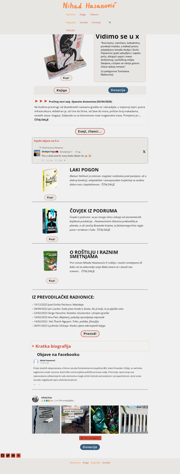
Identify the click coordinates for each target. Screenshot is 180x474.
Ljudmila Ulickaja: (76, 325)
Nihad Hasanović (47, 360)
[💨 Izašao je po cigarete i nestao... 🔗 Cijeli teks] (75, 420)
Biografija (71, 22)
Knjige (83, 14)
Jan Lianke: (85, 309)
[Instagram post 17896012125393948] (105, 420)
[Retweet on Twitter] (40, 148)
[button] (110, 22)
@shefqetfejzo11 (66, 152)
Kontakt (84, 22)
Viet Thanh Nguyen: (74, 321)
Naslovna (71, 14)
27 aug (77, 152)
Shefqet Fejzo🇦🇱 (50, 151)
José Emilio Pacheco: (66, 304)
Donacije (96, 22)
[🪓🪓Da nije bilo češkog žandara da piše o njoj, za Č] (134, 420)
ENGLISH (70, 30)
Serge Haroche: (78, 313)
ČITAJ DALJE (108, 184)
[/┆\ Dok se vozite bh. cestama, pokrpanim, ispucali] (46, 420)
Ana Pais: (76, 317)
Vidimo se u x (117, 36)
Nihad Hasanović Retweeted (52, 148)
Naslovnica (75, 462)
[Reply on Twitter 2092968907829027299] (43, 161)
